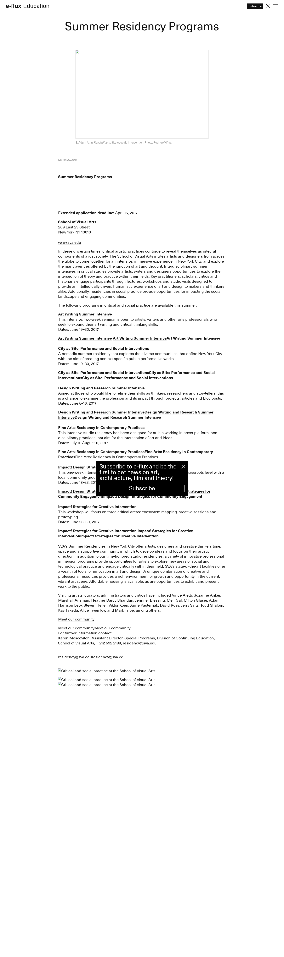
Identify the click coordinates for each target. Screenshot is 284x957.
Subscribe (142, 488)
